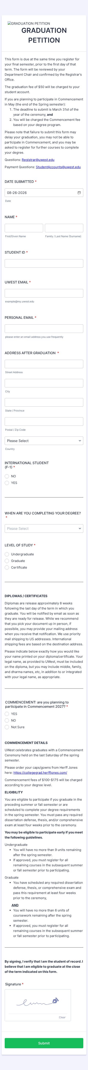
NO (13, 476)
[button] (79, 192)
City (7, 391)
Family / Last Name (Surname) (63, 236)
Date (8, 200)
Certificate (19, 567)
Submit (44, 1043)
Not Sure (18, 727)
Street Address (14, 372)
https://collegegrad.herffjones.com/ (40, 773)
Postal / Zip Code (15, 429)
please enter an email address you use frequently (34, 336)
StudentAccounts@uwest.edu (58, 167)
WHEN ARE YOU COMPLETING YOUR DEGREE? (43, 515)
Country (10, 449)
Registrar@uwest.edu (38, 160)
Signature (14, 984)
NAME (11, 217)
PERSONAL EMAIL (20, 317)
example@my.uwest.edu (19, 301)
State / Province (14, 410)
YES (14, 483)
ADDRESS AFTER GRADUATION (32, 353)
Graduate (18, 561)
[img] (38, 1001)
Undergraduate (22, 554)
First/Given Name (15, 236)
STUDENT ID (16, 252)
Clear (62, 1017)
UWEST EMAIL (18, 282)
